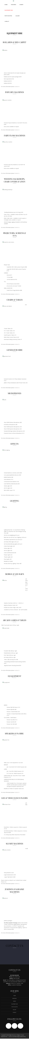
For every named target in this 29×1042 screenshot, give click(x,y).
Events (21, 4)
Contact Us (16, 86)
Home (6, 4)
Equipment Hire (9, 10)
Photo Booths (8, 15)
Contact (7, 21)
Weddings (13, 4)
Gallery (17, 15)
